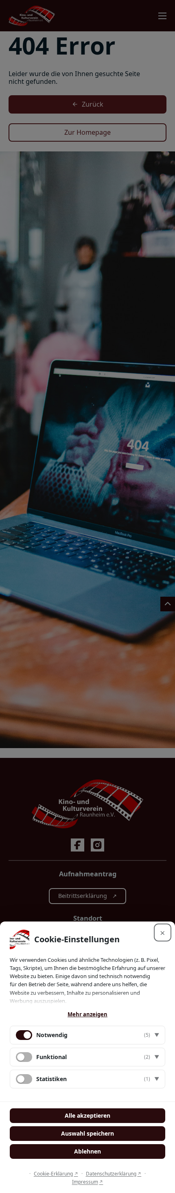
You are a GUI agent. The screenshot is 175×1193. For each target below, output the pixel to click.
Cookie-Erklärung (53, 1173)
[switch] (24, 1057)
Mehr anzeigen (87, 1014)
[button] (87, 1035)
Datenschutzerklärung (111, 1173)
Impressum (85, 1181)
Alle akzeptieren (87, 1115)
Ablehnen (87, 1151)
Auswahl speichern (87, 1133)
